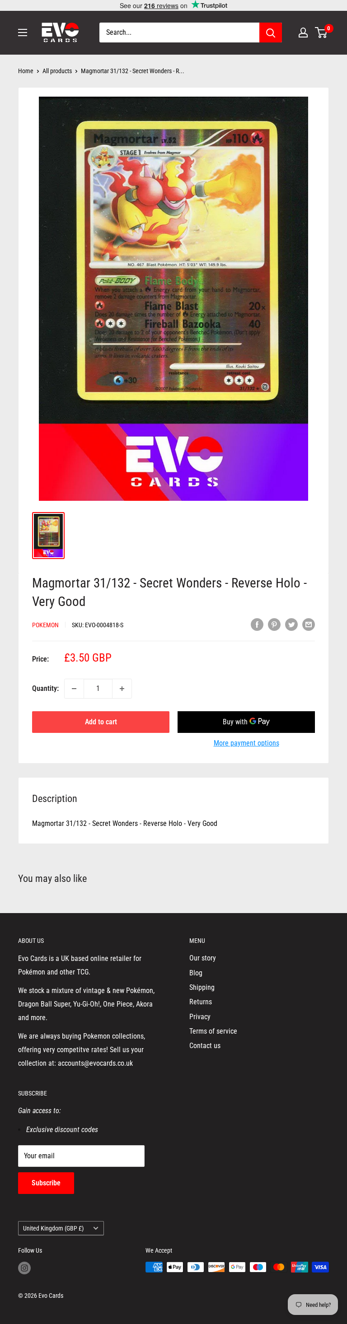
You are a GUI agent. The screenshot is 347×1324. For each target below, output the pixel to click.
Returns (200, 1002)
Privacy (200, 1016)
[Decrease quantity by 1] (74, 688)
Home (25, 71)
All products (57, 71)
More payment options (246, 743)
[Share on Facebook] (257, 624)
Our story (202, 958)
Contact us (204, 1045)
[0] (321, 32)
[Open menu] (22, 32)
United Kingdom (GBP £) (53, 1228)
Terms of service (213, 1031)
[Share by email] (308, 624)
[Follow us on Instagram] (24, 1268)
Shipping (202, 987)
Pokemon (45, 625)
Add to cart (101, 722)
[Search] (270, 32)
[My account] (303, 32)
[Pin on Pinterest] (274, 624)
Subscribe (46, 1183)
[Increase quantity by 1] (122, 688)
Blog (195, 973)
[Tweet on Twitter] (291, 624)
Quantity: (45, 688)
